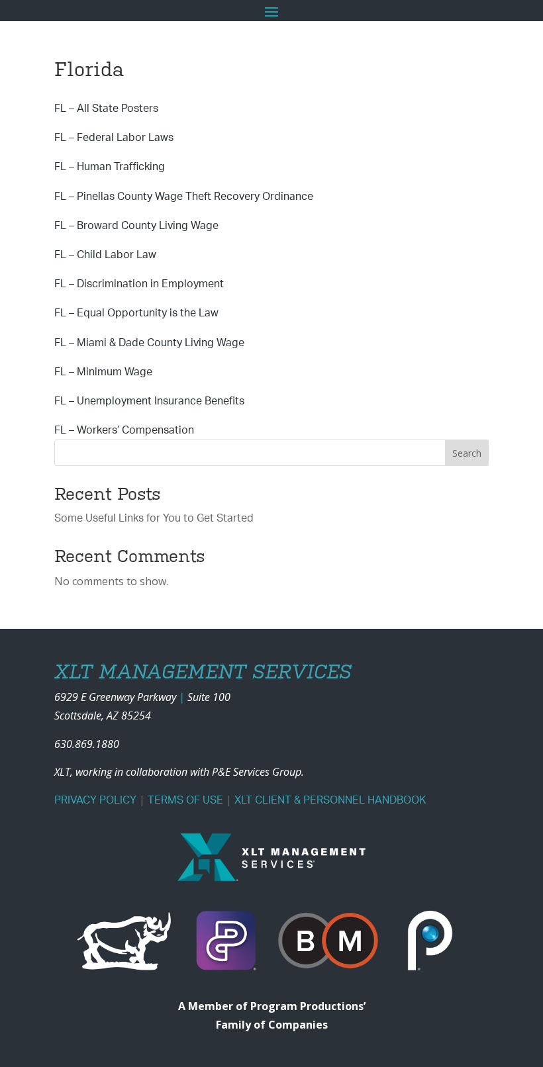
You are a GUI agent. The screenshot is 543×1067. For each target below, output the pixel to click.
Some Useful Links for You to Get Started (154, 518)
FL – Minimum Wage (103, 372)
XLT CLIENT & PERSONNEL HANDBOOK (330, 800)
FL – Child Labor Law (105, 255)
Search (466, 453)
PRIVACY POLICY (95, 800)
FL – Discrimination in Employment (139, 284)
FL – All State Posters (106, 108)
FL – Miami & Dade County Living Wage (149, 343)
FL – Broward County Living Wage (136, 225)
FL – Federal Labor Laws (113, 137)
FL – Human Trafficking (109, 167)
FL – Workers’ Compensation (124, 430)
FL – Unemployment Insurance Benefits (149, 401)
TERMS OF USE (185, 800)
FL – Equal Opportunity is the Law (136, 313)
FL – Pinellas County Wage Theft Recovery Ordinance (183, 196)
